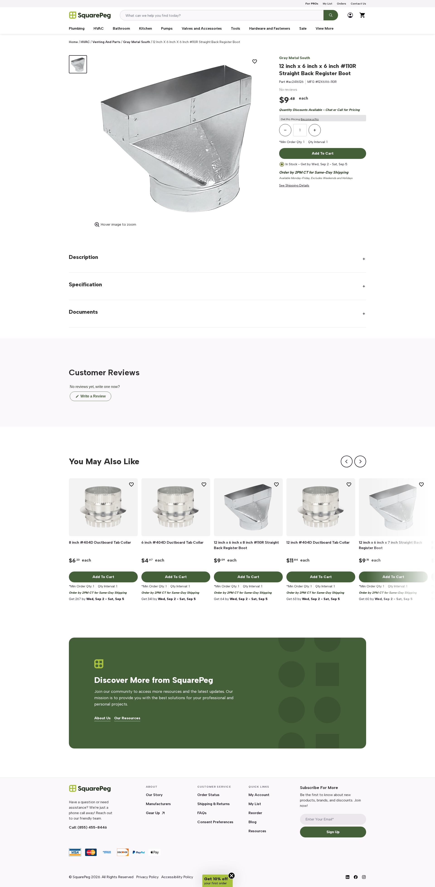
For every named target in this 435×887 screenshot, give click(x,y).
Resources (257, 831)
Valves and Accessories (202, 28)
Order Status (208, 795)
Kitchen (145, 28)
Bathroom (121, 28)
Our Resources (127, 718)
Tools (235, 28)
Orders (341, 3)
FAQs (202, 813)
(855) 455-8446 (92, 827)
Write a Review (95, 397)
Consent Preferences (215, 822)
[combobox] (222, 15)
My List (327, 3)
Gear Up (153, 813)
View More (325, 28)
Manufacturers (158, 804)
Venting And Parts (106, 42)
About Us (102, 718)
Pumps (167, 28)
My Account (259, 795)
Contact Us (358, 3)
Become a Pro (310, 119)
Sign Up (333, 832)
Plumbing (77, 28)
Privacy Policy (147, 877)
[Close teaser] (231, 875)
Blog (252, 822)
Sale (303, 28)
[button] (217, 881)
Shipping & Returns (213, 804)
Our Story (154, 795)
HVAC (99, 28)
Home (73, 42)
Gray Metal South (136, 42)
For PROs (311, 3)
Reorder (255, 813)
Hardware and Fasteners (269, 28)
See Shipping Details (294, 185)
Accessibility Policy (177, 877)
